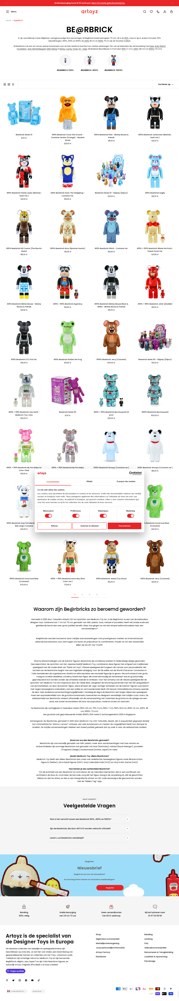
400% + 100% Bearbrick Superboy (67, 304)
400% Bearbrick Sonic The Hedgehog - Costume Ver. (68, 194)
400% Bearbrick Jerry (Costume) (155, 578)
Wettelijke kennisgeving (107, 943)
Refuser (54, 526)
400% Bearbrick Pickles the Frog (68, 359)
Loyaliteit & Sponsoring (155, 956)
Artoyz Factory (103, 952)
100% (126, 38)
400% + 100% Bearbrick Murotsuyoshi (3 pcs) (111, 413)
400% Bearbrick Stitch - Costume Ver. (111, 248)
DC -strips (83, 49)
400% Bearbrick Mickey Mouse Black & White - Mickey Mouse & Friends (111, 305)
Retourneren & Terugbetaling (158, 952)
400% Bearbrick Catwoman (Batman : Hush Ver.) (155, 136)
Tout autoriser (125, 526)
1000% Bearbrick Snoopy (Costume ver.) (111, 467)
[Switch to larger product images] (5, 84)
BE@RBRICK (18, 20)
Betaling (148, 934)
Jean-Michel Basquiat (36, 49)
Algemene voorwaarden (108, 939)
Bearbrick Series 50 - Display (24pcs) (155, 359)
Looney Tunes (72, 49)
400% (86, 41)
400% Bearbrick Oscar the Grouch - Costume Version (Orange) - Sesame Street (67, 137)
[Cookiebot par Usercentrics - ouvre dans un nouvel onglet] (131, 473)
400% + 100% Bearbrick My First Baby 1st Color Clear (24, 469)
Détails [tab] (90, 481)
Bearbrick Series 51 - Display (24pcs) (111, 193)
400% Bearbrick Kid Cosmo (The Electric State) (24, 249)
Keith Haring (52, 49)
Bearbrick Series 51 (24, 134)
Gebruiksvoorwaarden (155, 947)
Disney (62, 49)
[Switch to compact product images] (13, 84)
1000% (100, 41)
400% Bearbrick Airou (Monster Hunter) (67, 248)
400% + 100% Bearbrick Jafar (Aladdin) (155, 304)
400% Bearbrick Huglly (155, 193)
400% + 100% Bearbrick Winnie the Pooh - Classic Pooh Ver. (155, 249)
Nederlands (37, 991)
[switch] (75, 516)
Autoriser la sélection (89, 526)
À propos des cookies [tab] (126, 481)
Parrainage (149, 961)
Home (8, 20)
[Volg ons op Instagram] (20, 980)
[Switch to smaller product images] (9, 84)
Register (110, 888)
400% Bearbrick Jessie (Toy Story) (111, 578)
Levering (148, 939)
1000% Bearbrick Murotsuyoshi (155, 412)
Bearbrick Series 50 (67, 412)
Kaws (152, 46)
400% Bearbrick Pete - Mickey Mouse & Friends (111, 136)
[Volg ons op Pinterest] (26, 980)
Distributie (101, 956)
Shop (98, 934)
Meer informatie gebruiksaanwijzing (108, 3)
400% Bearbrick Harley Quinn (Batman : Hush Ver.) (24, 194)
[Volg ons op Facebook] (7, 980)
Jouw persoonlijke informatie (110, 947)
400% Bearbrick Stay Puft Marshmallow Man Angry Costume (24, 524)
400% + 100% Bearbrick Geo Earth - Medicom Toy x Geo (24, 413)
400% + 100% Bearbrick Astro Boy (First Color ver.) (68, 580)
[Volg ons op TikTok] (39, 980)
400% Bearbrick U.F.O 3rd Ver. (24, 359)
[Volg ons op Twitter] (13, 980)
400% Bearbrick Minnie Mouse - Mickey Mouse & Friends (24, 305)
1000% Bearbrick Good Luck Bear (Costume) (23, 580)
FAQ (146, 943)
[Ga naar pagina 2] (104, 594)
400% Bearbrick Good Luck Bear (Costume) (155, 524)
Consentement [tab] (53, 482)
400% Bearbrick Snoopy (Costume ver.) (155, 467)
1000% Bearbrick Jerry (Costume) (111, 359)
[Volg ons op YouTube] (32, 980)
